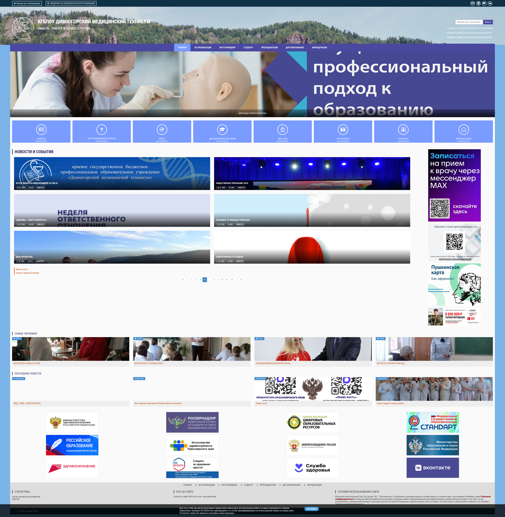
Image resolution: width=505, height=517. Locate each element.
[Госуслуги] (192, 468)
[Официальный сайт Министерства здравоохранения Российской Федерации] (72, 422)
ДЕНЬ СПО (282, 139)
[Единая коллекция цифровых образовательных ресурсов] (312, 422)
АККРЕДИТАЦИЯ (319, 47)
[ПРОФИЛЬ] (454, 242)
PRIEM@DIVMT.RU (485, 37)
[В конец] (241, 279)
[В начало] (183, 279)
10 (232, 279)
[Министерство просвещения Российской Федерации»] (312, 445)
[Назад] (187, 279)
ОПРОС (162, 139)
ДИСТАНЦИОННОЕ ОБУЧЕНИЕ (222, 139)
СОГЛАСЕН (311, 509)
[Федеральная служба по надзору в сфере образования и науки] (192, 422)
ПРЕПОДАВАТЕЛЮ (269, 47)
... (209, 279)
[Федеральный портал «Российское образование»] (72, 445)
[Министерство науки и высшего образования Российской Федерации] (433, 445)
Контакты (403, 139)
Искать (488, 22)
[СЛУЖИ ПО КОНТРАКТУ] (454, 317)
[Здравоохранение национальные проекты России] (72, 468)
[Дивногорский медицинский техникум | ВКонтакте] (433, 468)
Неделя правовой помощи (27, 273)
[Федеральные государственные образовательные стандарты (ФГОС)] (433, 422)
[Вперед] (236, 279)
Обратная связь (464, 139)
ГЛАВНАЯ (182, 47)
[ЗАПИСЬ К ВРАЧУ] (454, 185)
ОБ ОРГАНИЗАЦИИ (203, 47)
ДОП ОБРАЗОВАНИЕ (295, 47)
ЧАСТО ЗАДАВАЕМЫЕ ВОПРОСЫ (101, 138)
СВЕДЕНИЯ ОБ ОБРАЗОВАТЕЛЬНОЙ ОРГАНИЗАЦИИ (72, 3)
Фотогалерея (343, 139)
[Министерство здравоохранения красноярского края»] (192, 445)
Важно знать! (22, 269)
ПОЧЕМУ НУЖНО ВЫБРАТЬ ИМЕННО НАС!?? (252, 113)
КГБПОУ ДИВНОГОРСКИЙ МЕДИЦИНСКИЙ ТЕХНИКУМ (94, 21)
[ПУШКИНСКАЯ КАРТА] (454, 284)
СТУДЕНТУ (248, 47)
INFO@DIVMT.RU (485, 33)
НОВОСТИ (41, 139)
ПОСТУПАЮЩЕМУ (227, 47)
